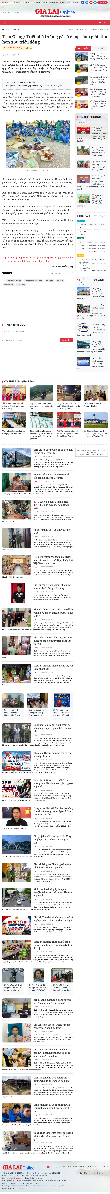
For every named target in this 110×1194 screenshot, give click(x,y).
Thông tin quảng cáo (91, 281)
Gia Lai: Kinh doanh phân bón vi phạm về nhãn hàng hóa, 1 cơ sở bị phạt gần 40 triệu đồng (52, 1052)
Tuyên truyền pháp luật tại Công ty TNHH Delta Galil (13, 432)
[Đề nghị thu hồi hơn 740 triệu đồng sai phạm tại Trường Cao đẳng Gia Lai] (16, 844)
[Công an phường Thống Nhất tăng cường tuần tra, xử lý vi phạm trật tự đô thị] (16, 950)
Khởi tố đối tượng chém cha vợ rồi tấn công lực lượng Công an (98, 69)
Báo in (26, 2)
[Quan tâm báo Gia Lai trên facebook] (82, 2)
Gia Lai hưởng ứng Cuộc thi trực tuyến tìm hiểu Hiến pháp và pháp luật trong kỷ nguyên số (61, 713)
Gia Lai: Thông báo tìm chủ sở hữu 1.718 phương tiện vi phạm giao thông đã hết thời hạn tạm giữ (91, 311)
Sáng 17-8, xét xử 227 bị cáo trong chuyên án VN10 (36, 712)
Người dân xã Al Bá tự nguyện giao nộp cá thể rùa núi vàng (90, 200)
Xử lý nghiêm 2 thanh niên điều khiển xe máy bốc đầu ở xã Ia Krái (51, 505)
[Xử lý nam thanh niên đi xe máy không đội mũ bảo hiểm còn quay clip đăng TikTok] (13, 700)
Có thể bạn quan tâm (19, 381)
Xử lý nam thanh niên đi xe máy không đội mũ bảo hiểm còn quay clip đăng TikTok (12, 713)
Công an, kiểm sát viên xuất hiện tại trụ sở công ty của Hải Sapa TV (68, 406)
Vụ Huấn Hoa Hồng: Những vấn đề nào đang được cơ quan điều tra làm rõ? (52, 728)
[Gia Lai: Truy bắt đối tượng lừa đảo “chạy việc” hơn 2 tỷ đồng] (16, 1032)
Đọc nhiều (83, 48)
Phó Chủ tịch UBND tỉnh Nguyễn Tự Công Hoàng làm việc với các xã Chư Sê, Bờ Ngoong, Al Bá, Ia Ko (91, 134)
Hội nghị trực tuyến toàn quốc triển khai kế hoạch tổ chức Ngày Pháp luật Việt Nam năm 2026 (53, 560)
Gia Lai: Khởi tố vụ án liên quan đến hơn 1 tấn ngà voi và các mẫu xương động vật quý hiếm (62, 987)
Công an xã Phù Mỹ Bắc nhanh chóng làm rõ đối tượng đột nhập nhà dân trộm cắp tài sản (53, 811)
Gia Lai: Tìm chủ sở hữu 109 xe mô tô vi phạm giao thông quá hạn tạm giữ (53, 919)
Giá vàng (80, 255)
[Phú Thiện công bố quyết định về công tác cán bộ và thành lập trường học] (81, 92)
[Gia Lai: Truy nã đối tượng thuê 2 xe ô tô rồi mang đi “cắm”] (37, 975)
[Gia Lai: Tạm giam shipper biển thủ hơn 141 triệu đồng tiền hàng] (16, 593)
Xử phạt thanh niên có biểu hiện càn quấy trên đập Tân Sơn (98, 81)
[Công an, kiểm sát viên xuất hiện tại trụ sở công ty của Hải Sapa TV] (69, 393)
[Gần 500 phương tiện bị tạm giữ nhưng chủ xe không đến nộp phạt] (16, 1085)
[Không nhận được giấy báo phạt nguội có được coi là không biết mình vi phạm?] (16, 897)
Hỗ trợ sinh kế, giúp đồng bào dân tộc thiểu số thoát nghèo (98, 151)
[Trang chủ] (4, 22)
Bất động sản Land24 (94, 450)
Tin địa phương (90, 117)
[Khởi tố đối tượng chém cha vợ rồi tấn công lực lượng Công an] (81, 68)
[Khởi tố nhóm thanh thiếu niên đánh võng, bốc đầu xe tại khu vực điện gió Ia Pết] (16, 617)
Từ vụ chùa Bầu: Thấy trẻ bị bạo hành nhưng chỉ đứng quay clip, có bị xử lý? (53, 1136)
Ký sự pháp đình (81, 29)
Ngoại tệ (80, 238)
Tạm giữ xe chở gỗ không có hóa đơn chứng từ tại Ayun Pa (99, 56)
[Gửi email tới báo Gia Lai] (95, 2)
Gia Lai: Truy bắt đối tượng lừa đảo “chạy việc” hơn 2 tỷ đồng (52, 1026)
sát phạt (60, 281)
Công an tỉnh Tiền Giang (33, 281)
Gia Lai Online (18, 1167)
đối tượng (49, 281)
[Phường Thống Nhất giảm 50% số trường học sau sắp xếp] (81, 104)
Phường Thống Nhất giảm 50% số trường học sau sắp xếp (98, 105)
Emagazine (66, 2)
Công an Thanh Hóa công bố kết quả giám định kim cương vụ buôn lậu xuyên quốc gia (41, 435)
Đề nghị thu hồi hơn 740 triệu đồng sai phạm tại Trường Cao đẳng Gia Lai (52, 839)
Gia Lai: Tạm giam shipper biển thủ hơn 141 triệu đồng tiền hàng (52, 587)
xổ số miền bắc (81, 450)
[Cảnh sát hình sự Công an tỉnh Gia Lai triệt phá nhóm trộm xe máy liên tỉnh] (16, 1113)
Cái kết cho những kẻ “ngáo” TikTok (93, 404)
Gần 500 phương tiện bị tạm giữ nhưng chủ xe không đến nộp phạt (52, 1079)
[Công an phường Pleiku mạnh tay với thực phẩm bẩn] (16, 673)
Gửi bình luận (66, 340)
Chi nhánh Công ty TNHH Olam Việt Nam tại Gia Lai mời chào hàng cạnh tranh (91, 330)
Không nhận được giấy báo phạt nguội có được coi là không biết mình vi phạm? (53, 892)
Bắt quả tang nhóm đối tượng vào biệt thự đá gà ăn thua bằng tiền (34, 86)
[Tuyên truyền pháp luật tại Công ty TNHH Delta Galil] (14, 420)
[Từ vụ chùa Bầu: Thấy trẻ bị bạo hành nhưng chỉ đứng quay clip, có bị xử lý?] (16, 1141)
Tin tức (17, 29)
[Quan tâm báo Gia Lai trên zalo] (86, 2)
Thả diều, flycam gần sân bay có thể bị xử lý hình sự (52, 755)
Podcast (37, 2)
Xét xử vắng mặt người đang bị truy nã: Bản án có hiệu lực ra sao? (52, 1001)
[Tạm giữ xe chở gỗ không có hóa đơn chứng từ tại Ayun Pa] (81, 56)
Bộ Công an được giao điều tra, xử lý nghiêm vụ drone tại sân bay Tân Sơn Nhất (95, 433)
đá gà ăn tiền (8, 285)
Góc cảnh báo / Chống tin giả (98, 29)
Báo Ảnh (17, 2)
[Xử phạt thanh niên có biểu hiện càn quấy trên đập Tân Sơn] (81, 80)
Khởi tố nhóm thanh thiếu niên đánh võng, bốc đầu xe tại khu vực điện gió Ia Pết (53, 612)
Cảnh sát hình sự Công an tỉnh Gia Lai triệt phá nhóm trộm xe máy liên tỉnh (53, 1108)
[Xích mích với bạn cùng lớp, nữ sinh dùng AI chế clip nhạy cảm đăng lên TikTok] (16, 645)
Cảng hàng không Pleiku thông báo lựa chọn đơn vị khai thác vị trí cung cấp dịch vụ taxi (91, 346)
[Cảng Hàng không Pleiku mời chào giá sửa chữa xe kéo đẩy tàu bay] (83, 291)
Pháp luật (6, 29)
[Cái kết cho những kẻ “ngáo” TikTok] (96, 393)
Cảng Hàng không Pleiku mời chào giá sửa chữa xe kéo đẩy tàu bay (91, 293)
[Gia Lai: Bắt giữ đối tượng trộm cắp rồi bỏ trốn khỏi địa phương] (16, 872)
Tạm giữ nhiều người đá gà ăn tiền (20, 82)
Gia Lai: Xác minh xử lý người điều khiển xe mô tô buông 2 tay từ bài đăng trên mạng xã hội (13, 987)
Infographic (79, 2)
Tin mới (100, 48)
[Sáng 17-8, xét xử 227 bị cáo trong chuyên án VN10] (37, 700)
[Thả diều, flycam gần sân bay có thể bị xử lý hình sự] (16, 761)
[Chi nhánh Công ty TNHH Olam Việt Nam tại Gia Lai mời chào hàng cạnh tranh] (83, 327)
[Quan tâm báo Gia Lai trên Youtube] (90, 2)
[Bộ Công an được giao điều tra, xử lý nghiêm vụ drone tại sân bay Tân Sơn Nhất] (96, 420)
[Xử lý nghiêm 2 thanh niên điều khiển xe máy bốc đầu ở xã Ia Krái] (16, 509)
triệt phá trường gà (14, 281)
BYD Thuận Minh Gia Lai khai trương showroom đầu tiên (90, 363)
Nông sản (81, 221)
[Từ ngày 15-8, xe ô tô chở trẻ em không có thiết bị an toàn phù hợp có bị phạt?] (16, 788)
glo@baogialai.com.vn (14, 1178)
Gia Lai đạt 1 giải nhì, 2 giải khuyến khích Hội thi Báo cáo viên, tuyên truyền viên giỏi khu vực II (91, 182)
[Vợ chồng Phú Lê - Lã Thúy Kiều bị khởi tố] (16, 538)
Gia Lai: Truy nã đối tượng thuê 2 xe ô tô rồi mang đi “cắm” (37, 987)
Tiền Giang (21, 285)
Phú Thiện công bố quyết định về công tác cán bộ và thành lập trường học (98, 93)
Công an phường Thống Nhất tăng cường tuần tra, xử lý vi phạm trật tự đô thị (53, 945)
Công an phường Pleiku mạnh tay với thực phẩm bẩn (53, 667)
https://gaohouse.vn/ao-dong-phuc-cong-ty (91, 454)
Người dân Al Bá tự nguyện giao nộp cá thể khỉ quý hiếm (99, 166)
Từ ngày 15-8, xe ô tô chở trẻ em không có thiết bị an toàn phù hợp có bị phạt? (53, 783)
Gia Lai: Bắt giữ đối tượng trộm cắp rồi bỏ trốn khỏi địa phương (52, 866)
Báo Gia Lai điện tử (55, 12)
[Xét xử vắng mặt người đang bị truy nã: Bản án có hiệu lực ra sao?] (16, 1008)
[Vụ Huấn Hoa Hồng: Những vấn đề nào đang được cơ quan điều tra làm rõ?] (16, 733)
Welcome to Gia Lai (51, 2)
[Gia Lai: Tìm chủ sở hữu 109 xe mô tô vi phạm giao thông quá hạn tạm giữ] (16, 925)
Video (7, 2)
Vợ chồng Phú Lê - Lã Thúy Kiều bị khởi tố (52, 531)
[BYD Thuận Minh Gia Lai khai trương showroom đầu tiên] (83, 361)
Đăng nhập (102, 2)
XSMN (103, 450)
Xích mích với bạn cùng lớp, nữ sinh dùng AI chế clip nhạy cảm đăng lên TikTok (53, 640)
